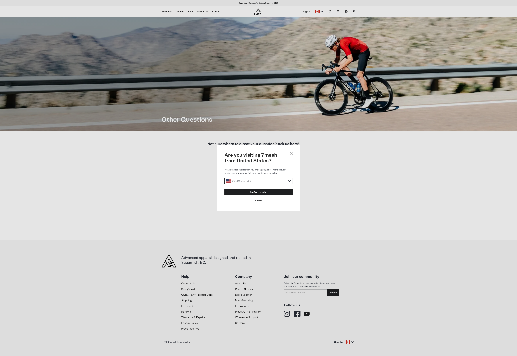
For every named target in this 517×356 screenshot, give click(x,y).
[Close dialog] (291, 153)
